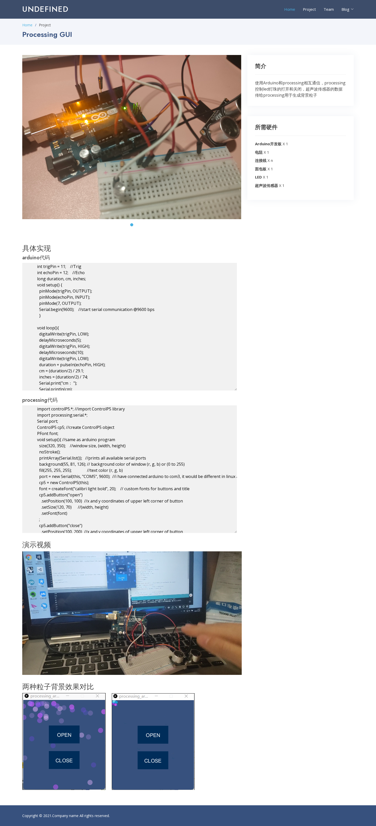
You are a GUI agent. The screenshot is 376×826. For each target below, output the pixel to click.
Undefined (45, 9)
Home (289, 9)
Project (309, 9)
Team (329, 9)
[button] (131, 224)
